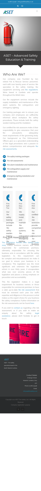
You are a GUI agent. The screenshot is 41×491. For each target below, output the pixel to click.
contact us (18, 308)
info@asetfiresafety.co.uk (25, 1)
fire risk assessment (26, 290)
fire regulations (31, 90)
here (32, 303)
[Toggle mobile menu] (37, 11)
